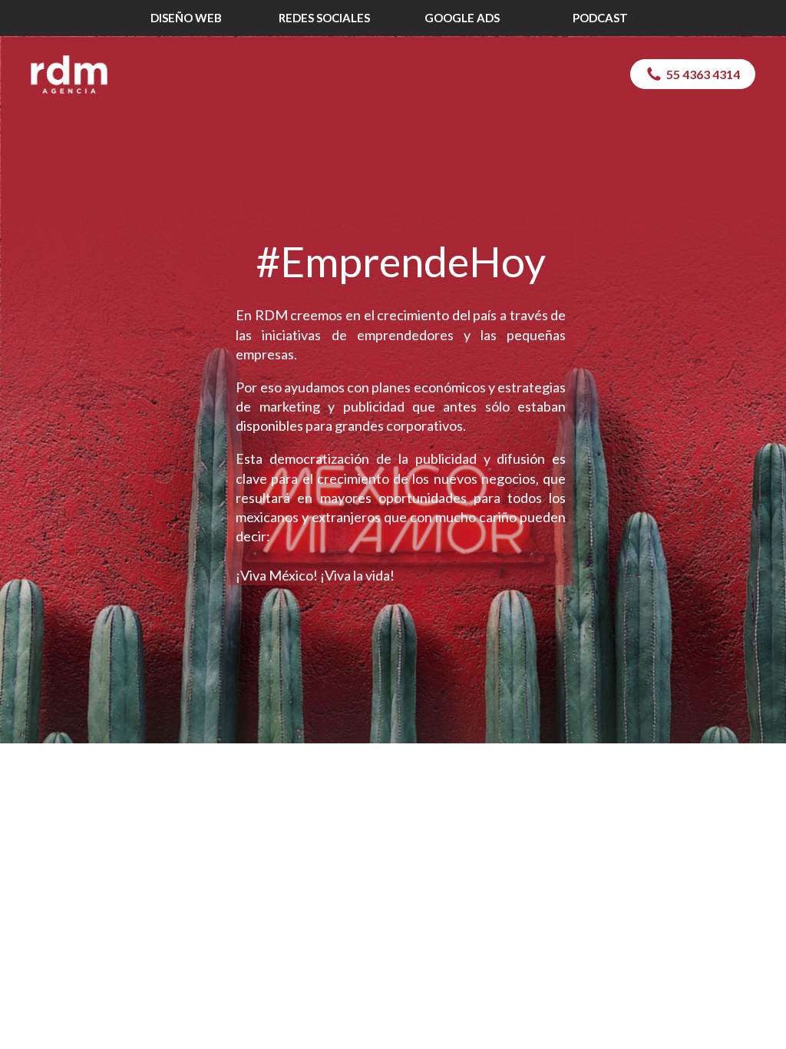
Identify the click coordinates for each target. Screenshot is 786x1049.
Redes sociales (324, 18)
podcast (600, 18)
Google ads (462, 18)
